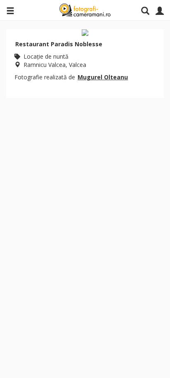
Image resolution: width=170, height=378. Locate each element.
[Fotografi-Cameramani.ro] (85, 10)
